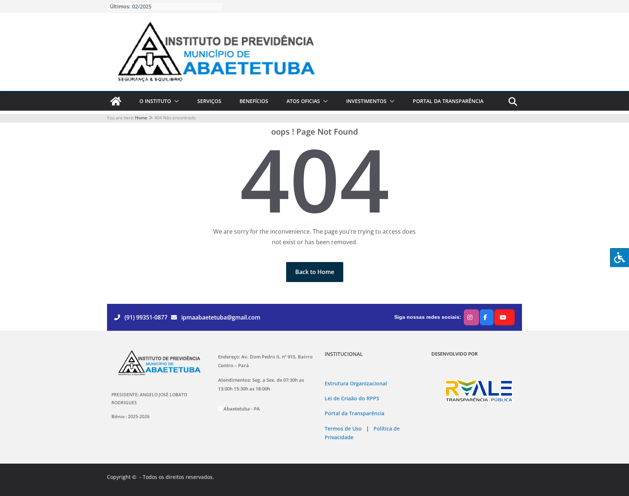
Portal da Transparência (354, 413)
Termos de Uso (343, 428)
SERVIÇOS (209, 101)
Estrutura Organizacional (356, 383)
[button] (175, 101)
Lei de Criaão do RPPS (352, 398)
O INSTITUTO (155, 101)
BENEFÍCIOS (254, 101)
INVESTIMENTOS (366, 101)
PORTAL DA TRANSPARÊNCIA (448, 101)
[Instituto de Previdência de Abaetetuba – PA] (116, 101)
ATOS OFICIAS (303, 101)
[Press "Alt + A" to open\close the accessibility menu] (619, 257)
